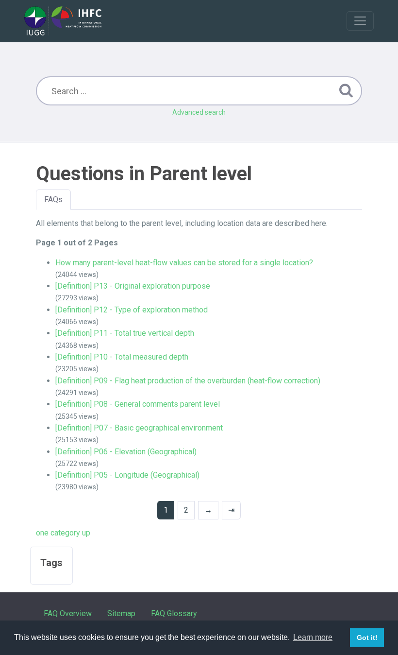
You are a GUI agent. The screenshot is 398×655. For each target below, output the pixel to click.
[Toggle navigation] (360, 21)
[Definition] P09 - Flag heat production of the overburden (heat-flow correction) (188, 380)
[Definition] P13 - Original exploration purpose (132, 286)
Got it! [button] (367, 637)
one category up (63, 532)
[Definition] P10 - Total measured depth (121, 357)
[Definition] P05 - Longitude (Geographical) (127, 475)
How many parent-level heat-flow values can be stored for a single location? (184, 262)
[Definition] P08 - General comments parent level (137, 404)
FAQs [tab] (53, 199)
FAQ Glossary (174, 613)
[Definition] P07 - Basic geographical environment (139, 427)
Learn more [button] (312, 637)
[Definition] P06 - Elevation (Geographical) (126, 451)
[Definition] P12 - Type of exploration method (131, 309)
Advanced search (199, 112)
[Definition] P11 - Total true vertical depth (124, 333)
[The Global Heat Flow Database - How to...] (62, 21)
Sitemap (121, 613)
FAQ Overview (68, 613)
